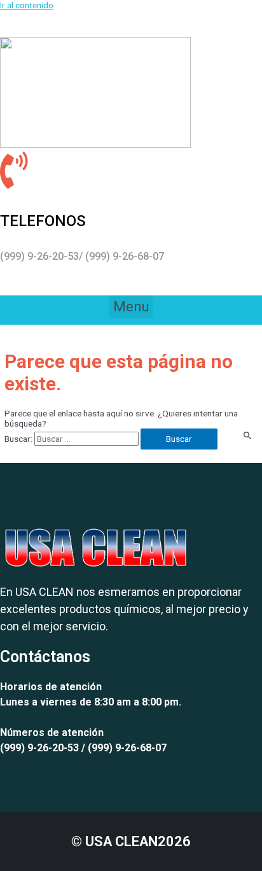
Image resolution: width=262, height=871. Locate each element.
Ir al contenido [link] (26, 5)
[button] (131, 306)
